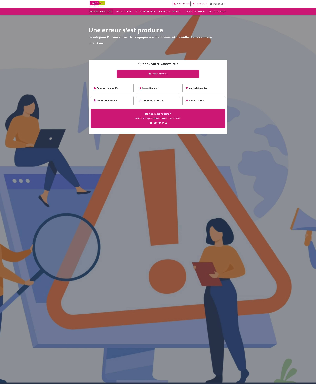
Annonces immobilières (101, 11)
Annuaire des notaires (169, 11)
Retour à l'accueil (159, 73)
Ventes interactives (145, 11)
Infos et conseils (217, 11)
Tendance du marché (195, 11)
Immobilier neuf (124, 11)
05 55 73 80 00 (158, 123)
